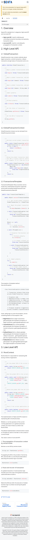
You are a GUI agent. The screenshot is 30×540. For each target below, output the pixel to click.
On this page (5, 24)
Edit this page (6, 497)
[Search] (27, 2)
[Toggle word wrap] (24, 65)
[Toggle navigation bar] (2, 2)
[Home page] (2, 18)
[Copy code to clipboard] (27, 65)
